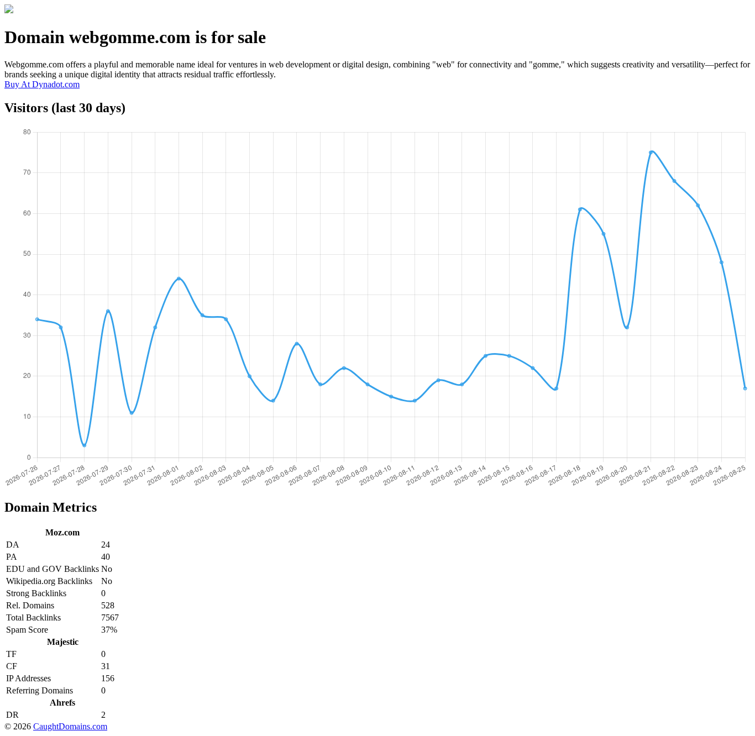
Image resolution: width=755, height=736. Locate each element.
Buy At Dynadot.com (42, 84)
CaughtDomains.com (70, 726)
